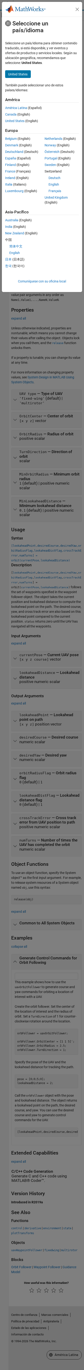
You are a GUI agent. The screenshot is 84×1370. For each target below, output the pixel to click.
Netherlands (53, 139)
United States (14, 121)
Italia (8, 184)
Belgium (11, 139)
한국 (8, 266)
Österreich (52, 152)
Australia (11, 220)
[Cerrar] (77, 9)
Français (55, 191)
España (10, 158)
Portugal (51, 158)
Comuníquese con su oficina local (42, 281)
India (8, 227)
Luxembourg (14, 191)
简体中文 (15, 246)
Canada (11, 114)
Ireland (10, 178)
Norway (50, 145)
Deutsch (54, 178)
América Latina (16, 108)
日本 (8, 259)
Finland (10, 165)
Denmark (11, 145)
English (54, 184)
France (10, 171)
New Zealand (14, 233)
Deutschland (14, 152)
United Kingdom (56, 197)
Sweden (50, 165)
